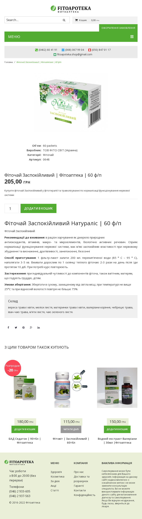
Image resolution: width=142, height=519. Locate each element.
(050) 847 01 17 (101, 49)
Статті (55, 490)
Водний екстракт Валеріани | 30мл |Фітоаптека (117, 440)
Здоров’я (56, 472)
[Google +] (31, 325)
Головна (8, 62)
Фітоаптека (33, 502)
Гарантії (79, 485)
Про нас (79, 472)
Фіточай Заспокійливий (20, 231)
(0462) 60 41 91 (48, 49)
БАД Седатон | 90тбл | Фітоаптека (25, 440)
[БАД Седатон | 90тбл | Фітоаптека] (25, 387)
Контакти (80, 490)
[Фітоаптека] (71, 9)
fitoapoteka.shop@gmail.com (74, 54)
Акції (53, 485)
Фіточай (48, 155)
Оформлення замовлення (118, 28)
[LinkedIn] (38, 325)
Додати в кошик (38, 208)
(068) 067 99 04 (74, 49)
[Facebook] (8, 325)
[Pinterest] (23, 325)
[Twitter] (16, 325)
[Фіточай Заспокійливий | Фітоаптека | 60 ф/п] (71, 103)
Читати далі (71, 429)
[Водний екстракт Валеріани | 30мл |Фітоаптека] (117, 387)
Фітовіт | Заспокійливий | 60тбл (71, 440)
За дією (55, 481)
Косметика (57, 476)
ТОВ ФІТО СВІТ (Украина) (60, 150)
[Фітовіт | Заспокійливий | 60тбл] (71, 387)
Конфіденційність (84, 495)
